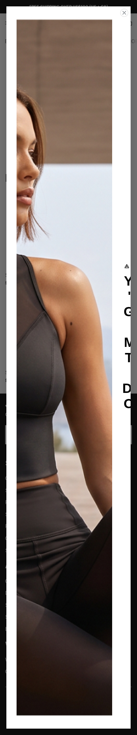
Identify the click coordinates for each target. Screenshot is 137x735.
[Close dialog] (124, 13)
